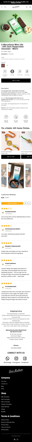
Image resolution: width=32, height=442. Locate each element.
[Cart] (30, 7)
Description (5, 88)
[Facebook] (15, 439)
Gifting (3, 409)
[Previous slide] (1, 2)
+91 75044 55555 (16, 348)
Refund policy (5, 429)
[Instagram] (17, 439)
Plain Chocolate (5, 402)
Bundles (3, 411)
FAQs (2, 388)
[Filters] (25, 203)
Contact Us (4, 384)
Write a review (12, 203)
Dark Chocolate (5, 399)
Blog (2, 386)
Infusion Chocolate (6, 404)
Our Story (3, 381)
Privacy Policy (5, 424)
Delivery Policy (5, 420)
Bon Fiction (17, 436)
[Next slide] (30, 2)
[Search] (5, 7)
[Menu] (2, 7)
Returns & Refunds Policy (8, 422)
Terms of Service (5, 427)
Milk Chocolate (5, 397)
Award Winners (5, 406)
